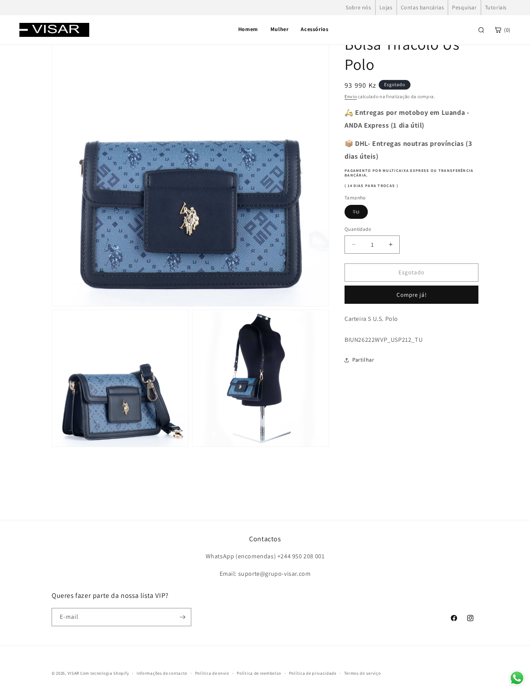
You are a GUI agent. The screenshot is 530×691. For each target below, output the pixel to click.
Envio (351, 96)
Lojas (386, 7)
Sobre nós (358, 7)
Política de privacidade (312, 673)
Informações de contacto (162, 673)
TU (360, 213)
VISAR (74, 673)
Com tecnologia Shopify (104, 673)
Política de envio (212, 673)
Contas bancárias (422, 7)
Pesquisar (464, 7)
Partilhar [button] (363, 359)
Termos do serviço (362, 673)
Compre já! (412, 294)
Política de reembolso (259, 673)
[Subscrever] (182, 617)
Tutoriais (496, 7)
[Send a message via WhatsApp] (517, 678)
